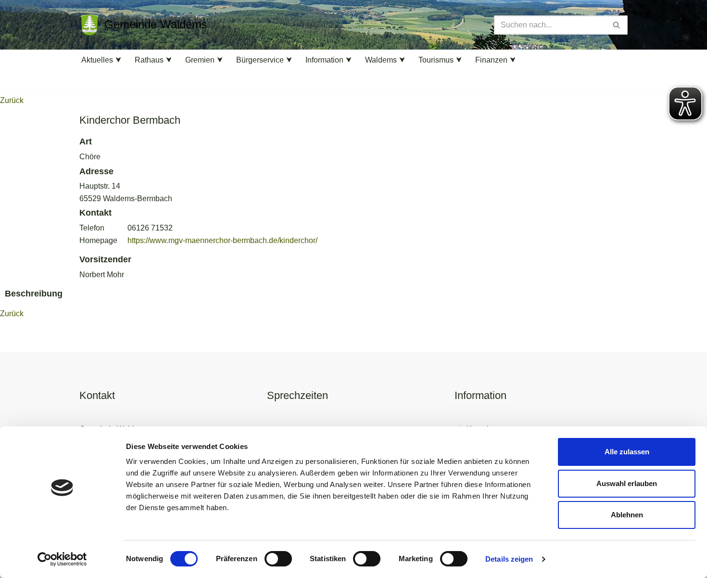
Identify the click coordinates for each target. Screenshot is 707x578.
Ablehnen (627, 515)
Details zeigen (509, 559)
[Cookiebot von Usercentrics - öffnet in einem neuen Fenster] (62, 559)
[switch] (278, 558)
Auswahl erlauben (626, 483)
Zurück (12, 100)
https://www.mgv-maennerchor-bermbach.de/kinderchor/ (222, 240)
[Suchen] (617, 25)
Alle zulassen (627, 452)
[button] (118, 60)
